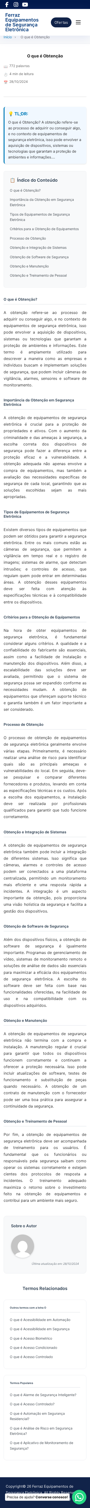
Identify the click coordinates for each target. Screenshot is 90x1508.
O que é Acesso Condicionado (33, 1347)
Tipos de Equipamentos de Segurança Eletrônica (40, 217)
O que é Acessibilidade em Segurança (40, 1329)
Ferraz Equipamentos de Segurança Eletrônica (22, 22)
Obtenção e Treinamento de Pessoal (38, 275)
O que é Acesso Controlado (31, 1357)
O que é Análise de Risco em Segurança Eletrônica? (41, 1431)
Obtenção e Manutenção (29, 266)
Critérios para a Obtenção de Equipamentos (44, 229)
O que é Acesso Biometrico (31, 1338)
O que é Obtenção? (25, 190)
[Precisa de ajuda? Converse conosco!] (79, 1497)
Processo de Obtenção (28, 238)
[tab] (44, 806)
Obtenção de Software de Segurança (39, 257)
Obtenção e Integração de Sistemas (38, 247)
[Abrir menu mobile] (78, 22)
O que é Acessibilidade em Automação (40, 1320)
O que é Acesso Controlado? (32, 1404)
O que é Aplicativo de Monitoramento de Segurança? (41, 1445)
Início (8, 37)
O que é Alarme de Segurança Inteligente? (43, 1395)
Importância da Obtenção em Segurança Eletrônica (42, 202)
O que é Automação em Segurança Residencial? (37, 1416)
